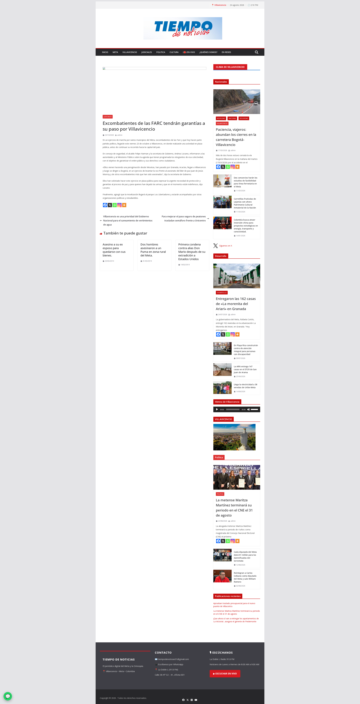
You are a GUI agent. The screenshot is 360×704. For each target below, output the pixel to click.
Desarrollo (222, 293)
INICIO (105, 52)
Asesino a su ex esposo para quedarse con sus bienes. (114, 250)
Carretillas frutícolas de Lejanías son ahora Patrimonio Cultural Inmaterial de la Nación (245, 203)
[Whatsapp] (114, 205)
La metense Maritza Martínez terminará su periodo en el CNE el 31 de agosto (234, 508)
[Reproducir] (217, 409)
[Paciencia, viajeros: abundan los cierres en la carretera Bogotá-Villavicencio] (236, 101)
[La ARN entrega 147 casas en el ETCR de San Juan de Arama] (222, 371)
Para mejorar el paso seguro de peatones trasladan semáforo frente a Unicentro (184, 218)
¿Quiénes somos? (208, 52)
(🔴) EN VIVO (189, 52)
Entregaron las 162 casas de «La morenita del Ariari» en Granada (236, 303)
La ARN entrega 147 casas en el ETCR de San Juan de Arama (245, 369)
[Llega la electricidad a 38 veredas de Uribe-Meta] (222, 388)
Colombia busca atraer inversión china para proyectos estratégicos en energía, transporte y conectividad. (246, 225)
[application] (236, 409)
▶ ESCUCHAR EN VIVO (225, 673)
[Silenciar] (248, 409)
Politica (160, 52)
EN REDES (226, 52)
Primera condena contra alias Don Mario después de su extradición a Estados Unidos (191, 252)
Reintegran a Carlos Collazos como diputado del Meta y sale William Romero (245, 577)
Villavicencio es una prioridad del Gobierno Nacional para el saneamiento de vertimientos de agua (127, 220)
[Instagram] (119, 205)
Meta (115, 52)
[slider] (255, 409)
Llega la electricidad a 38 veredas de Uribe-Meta (245, 386)
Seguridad (244, 118)
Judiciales (146, 52)
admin (119, 135)
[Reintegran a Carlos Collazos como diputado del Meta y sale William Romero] (222, 579)
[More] (124, 205)
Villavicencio (129, 52)
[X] (110, 205)
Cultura (174, 52)
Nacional (232, 118)
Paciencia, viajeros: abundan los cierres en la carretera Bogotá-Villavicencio (236, 137)
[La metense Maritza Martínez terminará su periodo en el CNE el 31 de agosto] (236, 477)
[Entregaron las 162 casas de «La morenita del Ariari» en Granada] (236, 276)
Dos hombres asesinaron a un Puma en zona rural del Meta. (153, 250)
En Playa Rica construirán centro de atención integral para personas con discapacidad (246, 350)
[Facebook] (105, 205)
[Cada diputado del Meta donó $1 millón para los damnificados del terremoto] (222, 558)
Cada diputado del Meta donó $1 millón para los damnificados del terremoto (245, 556)
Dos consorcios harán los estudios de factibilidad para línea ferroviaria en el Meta (245, 182)
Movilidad (221, 118)
